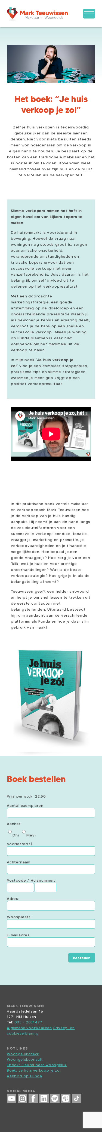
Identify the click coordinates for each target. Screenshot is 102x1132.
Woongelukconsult (25, 1059)
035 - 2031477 (28, 1022)
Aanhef (14, 823)
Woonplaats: (19, 916)
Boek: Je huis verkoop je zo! (34, 1070)
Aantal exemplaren (25, 805)
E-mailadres (18, 935)
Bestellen (82, 957)
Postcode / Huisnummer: (31, 880)
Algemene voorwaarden (29, 1028)
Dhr (16, 835)
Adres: (13, 898)
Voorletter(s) (19, 843)
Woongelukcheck (23, 1054)
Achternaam (18, 862)
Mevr (31, 835)
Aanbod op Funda (24, 1076)
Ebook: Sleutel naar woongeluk (37, 1065)
